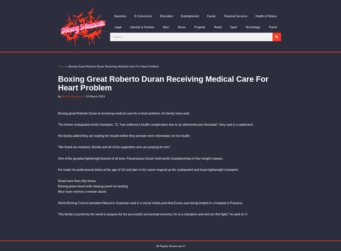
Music (182, 27)
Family (211, 16)
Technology (252, 27)
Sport (233, 27)
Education (166, 16)
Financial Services (235, 16)
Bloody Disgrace (72, 96)
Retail (217, 27)
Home (62, 66)
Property (199, 27)
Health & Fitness (266, 16)
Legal (117, 27)
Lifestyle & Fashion (142, 27)
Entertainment (190, 16)
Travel (273, 27)
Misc (166, 27)
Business (120, 16)
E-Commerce (143, 16)
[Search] (277, 37)
